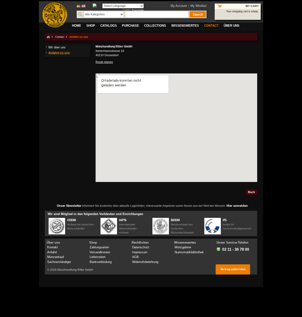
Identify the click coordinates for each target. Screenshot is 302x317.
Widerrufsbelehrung (145, 262)
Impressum (139, 252)
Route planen (104, 62)
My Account (179, 6)
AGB (135, 257)
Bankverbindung (101, 262)
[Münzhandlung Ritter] (55, 15)
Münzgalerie (183, 247)
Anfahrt (52, 252)
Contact (59, 36)
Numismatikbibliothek (189, 252)
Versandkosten (100, 252)
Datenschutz (140, 247)
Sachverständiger (59, 262)
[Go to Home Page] (48, 36)
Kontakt (52, 247)
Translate (138, 10)
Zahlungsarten (99, 247)
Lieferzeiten (97, 257)
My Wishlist (198, 6)
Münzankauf (55, 257)
